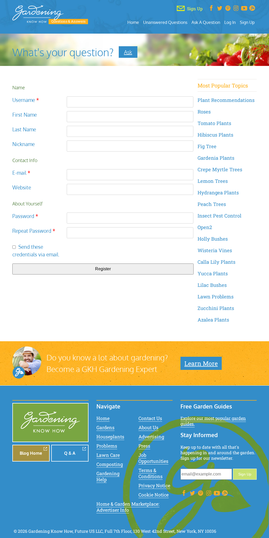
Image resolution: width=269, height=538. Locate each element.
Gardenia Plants (216, 158)
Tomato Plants (214, 123)
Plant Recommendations (226, 100)
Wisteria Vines (215, 250)
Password (25, 216)
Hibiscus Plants (215, 135)
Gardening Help (108, 476)
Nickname (23, 144)
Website (21, 187)
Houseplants (110, 437)
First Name (24, 114)
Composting (109, 464)
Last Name (24, 129)
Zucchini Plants (216, 308)
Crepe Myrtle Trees (220, 169)
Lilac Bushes (212, 285)
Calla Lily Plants (216, 262)
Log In (230, 22)
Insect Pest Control (219, 216)
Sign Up (247, 22)
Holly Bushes (213, 239)
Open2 (205, 227)
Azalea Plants (213, 320)
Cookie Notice (153, 495)
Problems (106, 446)
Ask (128, 52)
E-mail (21, 172)
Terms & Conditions (150, 473)
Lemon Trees (213, 181)
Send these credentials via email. (36, 251)
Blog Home (31, 453)
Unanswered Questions (165, 22)
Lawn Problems (216, 296)
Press (144, 446)
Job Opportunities (153, 458)
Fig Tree (207, 146)
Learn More (201, 363)
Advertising (151, 437)
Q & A (69, 453)
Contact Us (150, 418)
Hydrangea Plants (218, 192)
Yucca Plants (213, 273)
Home (133, 22)
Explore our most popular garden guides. (213, 420)
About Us (148, 428)
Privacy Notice (154, 486)
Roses (204, 111)
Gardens (105, 428)
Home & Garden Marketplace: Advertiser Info (127, 507)
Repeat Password (33, 230)
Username (25, 100)
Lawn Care (108, 455)
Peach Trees (212, 204)
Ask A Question (206, 22)
